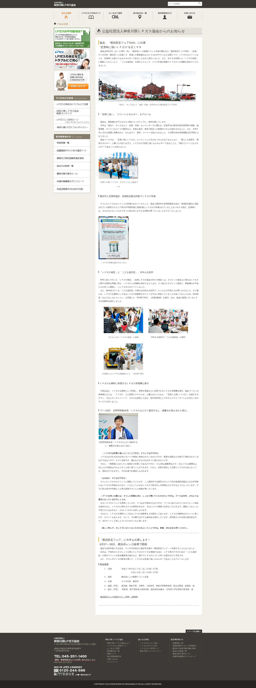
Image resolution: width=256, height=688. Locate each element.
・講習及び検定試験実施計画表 (183, 648)
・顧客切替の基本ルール (180, 654)
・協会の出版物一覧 (179, 651)
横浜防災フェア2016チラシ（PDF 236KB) (119, 597)
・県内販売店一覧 (112, 651)
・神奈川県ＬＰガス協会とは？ (117, 643)
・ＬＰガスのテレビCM (147, 646)
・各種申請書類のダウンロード (183, 656)
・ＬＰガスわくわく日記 (148, 643)
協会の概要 (63, 24)
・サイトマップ (111, 662)
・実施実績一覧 (177, 643)
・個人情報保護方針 (113, 656)
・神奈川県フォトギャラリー (149, 651)
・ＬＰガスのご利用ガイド (116, 646)
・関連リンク (110, 654)
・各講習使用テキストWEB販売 (183, 646)
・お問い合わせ (111, 659)
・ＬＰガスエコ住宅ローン (148, 648)
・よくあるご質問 (112, 648)
